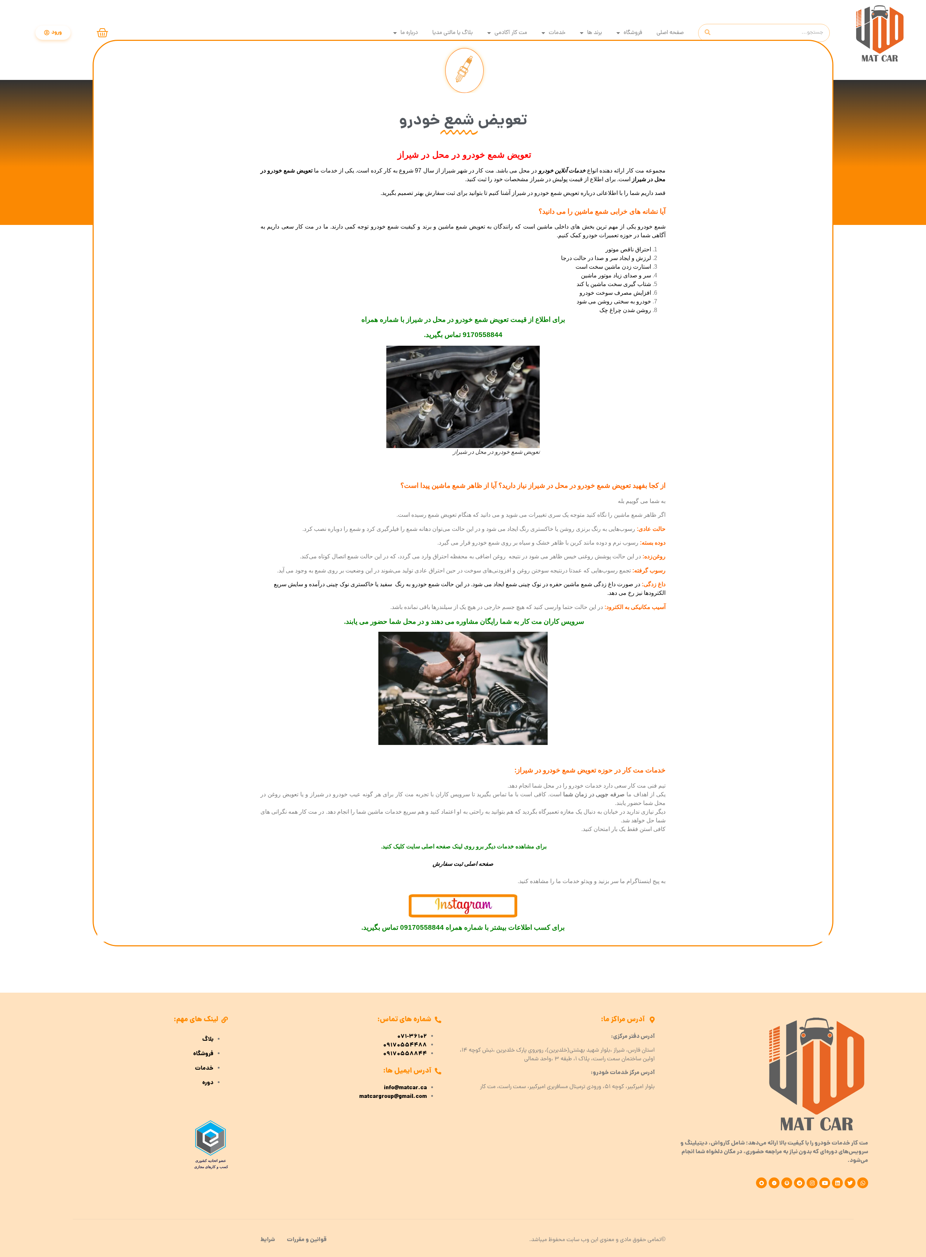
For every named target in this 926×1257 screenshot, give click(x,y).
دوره (207, 1083)
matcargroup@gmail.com (393, 1097)
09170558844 (405, 1054)
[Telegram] (799, 1182)
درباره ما (409, 33)
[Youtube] (824, 1182)
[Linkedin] (837, 1182)
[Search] (707, 33)
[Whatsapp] (862, 1182)
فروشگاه (633, 33)
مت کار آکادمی (510, 33)
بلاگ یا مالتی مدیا (452, 33)
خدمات (557, 33)
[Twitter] (850, 1182)
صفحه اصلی (670, 33)
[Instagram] (812, 1182)
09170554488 (405, 1045)
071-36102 (412, 1036)
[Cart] (102, 33)
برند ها (594, 33)
